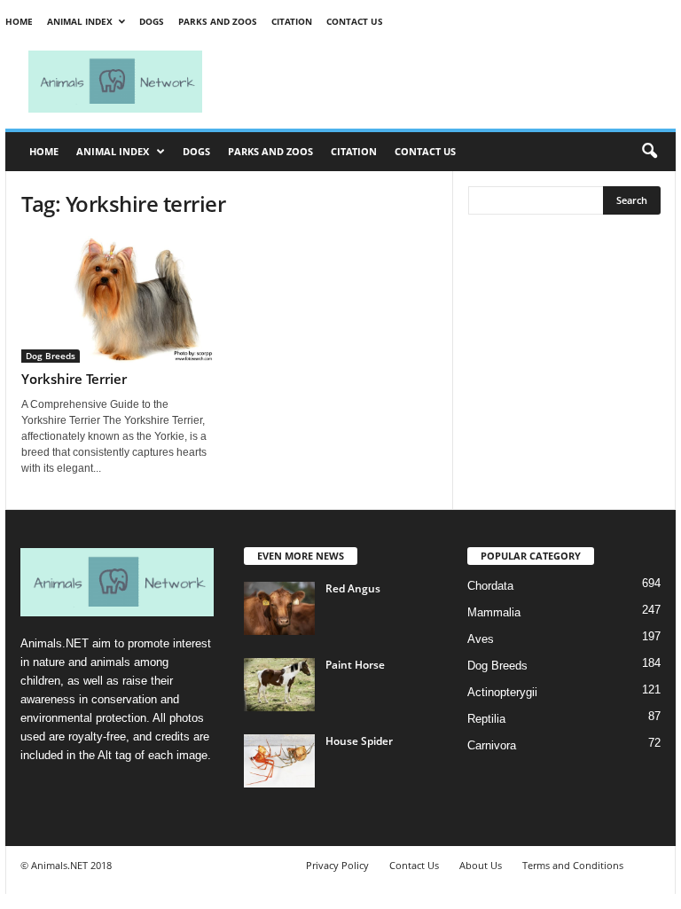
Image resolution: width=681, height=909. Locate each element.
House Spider (359, 740)
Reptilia (486, 718)
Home (19, 21)
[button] (649, 151)
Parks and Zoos (217, 21)
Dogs (151, 21)
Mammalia (494, 612)
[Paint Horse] (279, 684)
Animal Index (80, 21)
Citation (291, 21)
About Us (480, 865)
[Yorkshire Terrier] (118, 299)
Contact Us (354, 21)
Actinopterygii (502, 692)
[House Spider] (279, 761)
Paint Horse (355, 664)
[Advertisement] (450, 81)
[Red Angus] (279, 608)
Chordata (490, 585)
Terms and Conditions (572, 865)
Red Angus (352, 588)
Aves (480, 639)
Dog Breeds (50, 355)
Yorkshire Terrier (74, 379)
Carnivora (491, 745)
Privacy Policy (337, 865)
